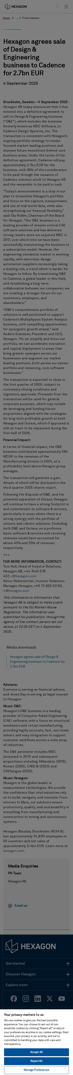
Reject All (36, 1061)
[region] (36, 1042)
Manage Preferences (36, 1070)
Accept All (36, 1052)
